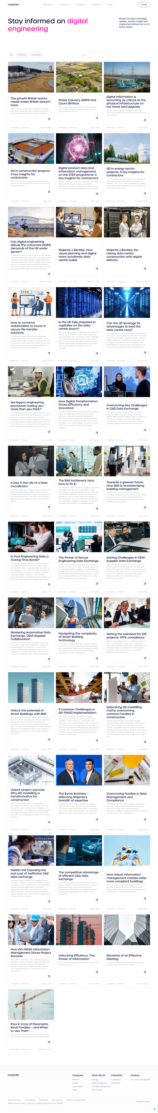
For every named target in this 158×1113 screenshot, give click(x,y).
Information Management (101, 1086)
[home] (13, 5)
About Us (75, 1080)
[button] (49, 4)
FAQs (74, 1090)
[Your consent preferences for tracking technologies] (154, 1109)
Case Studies (77, 1086)
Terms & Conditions (14, 1100)
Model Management (99, 1083)
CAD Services (97, 1090)
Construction (116, 1080)
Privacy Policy (43, 1100)
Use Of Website (30, 1100)
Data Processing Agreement (76, 1100)
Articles (75, 1083)
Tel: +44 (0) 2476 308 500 (140, 1080)
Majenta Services (57, 1100)
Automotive (115, 1083)
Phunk (147, 1101)
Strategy (95, 1080)
